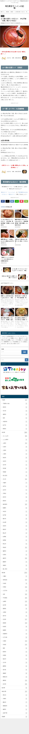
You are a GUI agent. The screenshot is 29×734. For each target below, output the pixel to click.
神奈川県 (14, 691)
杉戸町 (15, 515)
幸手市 (15, 486)
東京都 (14, 572)
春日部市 (15, 504)
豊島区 (15, 680)
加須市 (15, 457)
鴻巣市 (15, 565)
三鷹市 (15, 576)
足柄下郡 (15, 713)
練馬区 (15, 666)
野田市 (15, 428)
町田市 (15, 651)
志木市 (15, 489)
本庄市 (15, 511)
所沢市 (15, 497)
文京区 (15, 619)
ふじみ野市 (15, 439)
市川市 (15, 410)
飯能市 (15, 561)
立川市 (15, 662)
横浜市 (15, 702)
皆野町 (15, 540)
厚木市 (15, 695)
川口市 (15, 479)
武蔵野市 (15, 633)
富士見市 (15, 475)
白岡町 (15, 536)
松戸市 (15, 425)
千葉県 (14, 400)
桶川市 (15, 518)
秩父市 (15, 543)
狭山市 (15, 533)
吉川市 (15, 464)
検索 (2, 349)
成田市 (15, 414)
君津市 (15, 407)
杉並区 (15, 626)
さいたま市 (15, 436)
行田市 (15, 554)
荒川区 (15, 669)
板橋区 (15, 630)
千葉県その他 (15, 403)
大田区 (15, 612)
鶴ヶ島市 (15, 569)
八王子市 (15, 590)
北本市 (15, 461)
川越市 (15, 482)
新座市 (15, 500)
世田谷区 (15, 579)
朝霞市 (15, 507)
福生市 (15, 659)
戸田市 (15, 493)
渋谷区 (15, 644)
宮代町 (15, 468)
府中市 (15, 615)
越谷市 (15, 558)
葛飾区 (15, 673)
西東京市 (15, 676)
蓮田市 (15, 551)
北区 (15, 594)
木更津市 (15, 421)
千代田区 (15, 597)
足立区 (15, 684)
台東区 (15, 601)
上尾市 (15, 443)
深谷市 (15, 525)
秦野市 (15, 709)
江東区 (15, 641)
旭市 (15, 418)
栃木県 (14, 687)
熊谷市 (15, 529)
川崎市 (15, 698)
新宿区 (15, 623)
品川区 (15, 605)
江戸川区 (15, 637)
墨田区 (15, 608)
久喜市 (15, 446)
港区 (15, 648)
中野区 (15, 587)
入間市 (15, 450)
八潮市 (15, 454)
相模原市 (15, 705)
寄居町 (15, 472)
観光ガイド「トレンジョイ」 (8, 192)
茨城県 (14, 716)
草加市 (15, 547)
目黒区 (2, 15)
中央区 (15, 583)
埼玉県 (14, 432)
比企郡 (15, 522)
